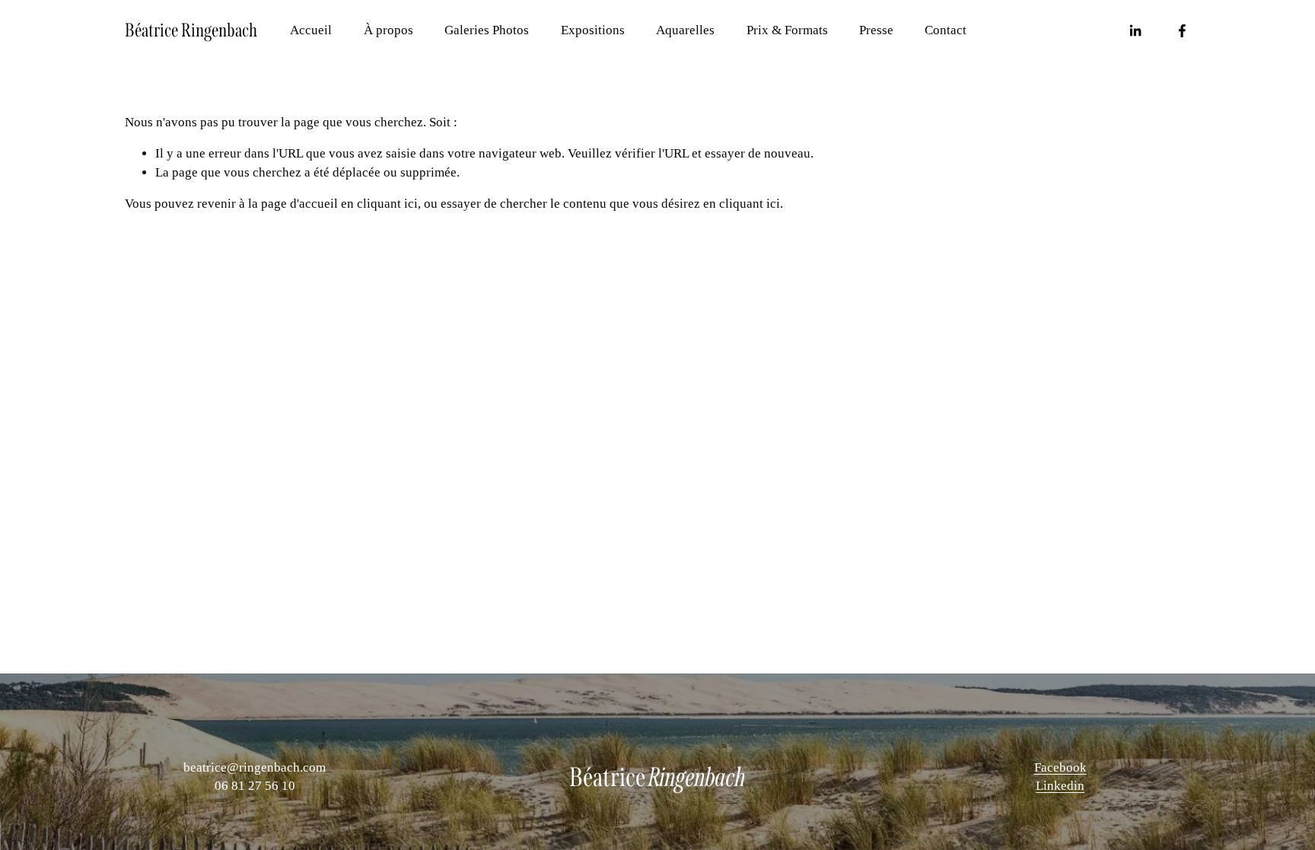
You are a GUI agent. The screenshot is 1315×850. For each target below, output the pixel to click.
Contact (945, 30)
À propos (388, 30)
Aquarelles (685, 30)
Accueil (311, 30)
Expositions (593, 30)
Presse (876, 30)
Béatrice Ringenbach (191, 30)
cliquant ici (387, 203)
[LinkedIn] (1135, 31)
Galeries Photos (486, 30)
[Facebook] (1182, 31)
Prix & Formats (787, 30)
